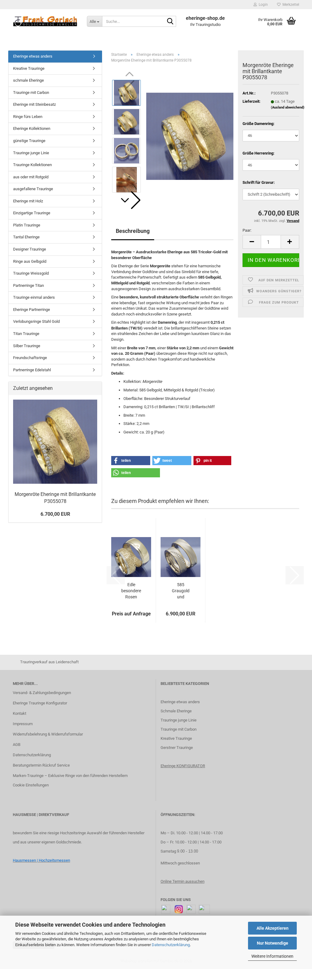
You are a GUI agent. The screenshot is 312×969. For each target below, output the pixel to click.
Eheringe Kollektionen (31, 128)
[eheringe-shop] (45, 21)
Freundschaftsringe (30, 357)
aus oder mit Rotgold (30, 177)
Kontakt (19, 713)
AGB (16, 744)
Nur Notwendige (272, 943)
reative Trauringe (177, 738)
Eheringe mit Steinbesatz (34, 104)
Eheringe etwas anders (32, 56)
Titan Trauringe (26, 333)
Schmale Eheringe (176, 711)
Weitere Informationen (272, 956)
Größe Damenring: (259, 123)
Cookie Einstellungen (31, 785)
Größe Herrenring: (259, 153)
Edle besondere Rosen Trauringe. (131, 591)
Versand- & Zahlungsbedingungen (42, 692)
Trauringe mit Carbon (31, 92)
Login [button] (262, 4)
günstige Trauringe (29, 140)
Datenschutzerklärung (171, 944)
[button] (129, 200)
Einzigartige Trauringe (31, 213)
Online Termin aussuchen (182, 881)
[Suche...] (170, 21)
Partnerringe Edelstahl (32, 370)
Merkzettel (290, 4)
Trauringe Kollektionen (32, 164)
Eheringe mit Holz (28, 201)
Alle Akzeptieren (273, 928)
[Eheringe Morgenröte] (189, 136)
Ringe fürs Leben (27, 116)
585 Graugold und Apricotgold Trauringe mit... (181, 591)
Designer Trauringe (29, 249)
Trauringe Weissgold (31, 273)
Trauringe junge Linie (31, 153)
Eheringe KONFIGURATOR (183, 766)
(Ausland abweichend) (287, 107)
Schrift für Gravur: (259, 182)
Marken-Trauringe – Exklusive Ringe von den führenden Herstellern (70, 775)
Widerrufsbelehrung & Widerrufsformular (48, 734)
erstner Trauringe (178, 747)
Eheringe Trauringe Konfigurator (40, 703)
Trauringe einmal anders (34, 297)
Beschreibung (133, 231)
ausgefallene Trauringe (33, 189)
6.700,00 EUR (55, 514)
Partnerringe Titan (28, 285)
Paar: (247, 230)
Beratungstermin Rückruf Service (41, 765)
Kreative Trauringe (28, 68)
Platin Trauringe (26, 225)
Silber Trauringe (26, 346)
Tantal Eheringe (26, 237)
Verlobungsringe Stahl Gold (36, 321)
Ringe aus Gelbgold (29, 261)
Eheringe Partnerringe (31, 309)
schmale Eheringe (28, 80)
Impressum (23, 723)
